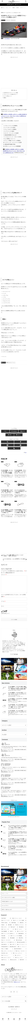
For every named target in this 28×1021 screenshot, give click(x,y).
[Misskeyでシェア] (23, 596)
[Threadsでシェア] (11, 600)
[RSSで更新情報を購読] (14, 448)
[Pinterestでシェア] (11, 604)
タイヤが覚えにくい (8, 96)
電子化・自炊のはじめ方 (7, 909)
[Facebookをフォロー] (20, 441)
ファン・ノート (5, 893)
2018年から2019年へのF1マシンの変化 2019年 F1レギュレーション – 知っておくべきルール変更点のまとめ (14, 116)
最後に (5, 97)
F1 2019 (3, 20)
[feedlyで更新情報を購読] (20, 445)
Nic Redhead (7, 38)
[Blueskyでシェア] (17, 596)
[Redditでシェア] (17, 600)
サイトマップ (14, 1009)
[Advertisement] (14, 72)
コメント (4, 574)
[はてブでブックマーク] (23, 600)
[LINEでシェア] (5, 604)
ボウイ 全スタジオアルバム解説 (8, 897)
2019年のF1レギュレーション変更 (11, 92)
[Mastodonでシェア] (11, 596)
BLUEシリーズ (17, 981)
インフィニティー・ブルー (16, 1012)
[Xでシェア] (5, 596)
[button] (18, 434)
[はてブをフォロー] (7, 445)
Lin (14, 639)
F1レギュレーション (11, 362)
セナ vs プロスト (5, 905)
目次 (12, 90)
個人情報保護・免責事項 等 (14, 1006)
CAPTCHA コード (5, 613)
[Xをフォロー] (7, 441)
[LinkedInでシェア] (17, 604)
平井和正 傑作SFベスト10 (7, 901)
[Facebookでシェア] (5, 600)
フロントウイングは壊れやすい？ (10, 94)
